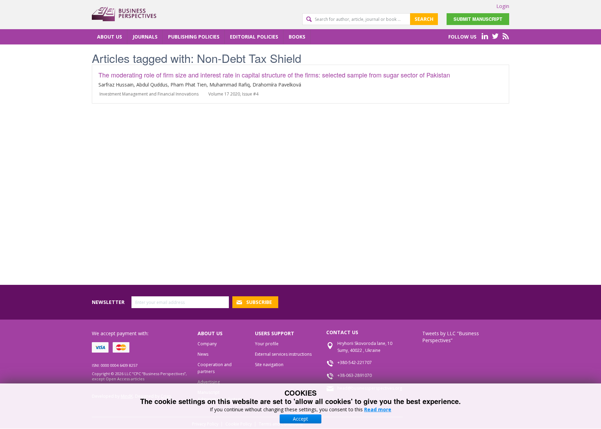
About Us (109, 36)
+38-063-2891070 (354, 375)
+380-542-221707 (354, 362)
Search (424, 19)
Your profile (267, 344)
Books (297, 36)
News (203, 354)
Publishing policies (193, 36)
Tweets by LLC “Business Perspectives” (450, 337)
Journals (145, 36)
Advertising (209, 382)
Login (502, 6)
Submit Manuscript (478, 19)
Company (207, 344)
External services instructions (283, 354)
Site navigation (269, 365)
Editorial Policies (254, 36)
